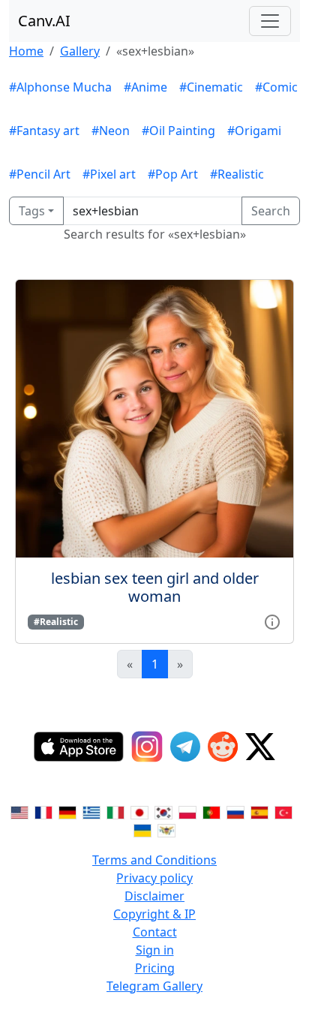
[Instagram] (147, 746)
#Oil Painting (178, 130)
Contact (155, 932)
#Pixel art (109, 174)
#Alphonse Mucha (60, 87)
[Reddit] (223, 747)
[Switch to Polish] (187, 812)
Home (26, 51)
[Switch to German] (67, 812)
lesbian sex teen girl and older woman (155, 587)
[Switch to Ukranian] (143, 830)
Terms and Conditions (154, 860)
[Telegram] (185, 747)
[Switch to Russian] (235, 812)
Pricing (155, 968)
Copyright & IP (154, 914)
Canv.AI (44, 21)
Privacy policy (154, 878)
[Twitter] (260, 746)
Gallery (80, 51)
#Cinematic (211, 87)
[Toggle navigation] (270, 21)
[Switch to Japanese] (139, 812)
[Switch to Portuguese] (211, 812)
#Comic (276, 87)
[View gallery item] (272, 620)
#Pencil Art (39, 174)
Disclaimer (154, 896)
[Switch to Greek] (91, 812)
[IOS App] (79, 747)
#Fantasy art (44, 130)
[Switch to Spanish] (259, 812)
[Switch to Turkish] (283, 812)
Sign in (155, 950)
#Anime (145, 87)
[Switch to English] (19, 812)
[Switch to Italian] (115, 812)
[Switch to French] (43, 812)
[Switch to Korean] (163, 812)
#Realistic (237, 174)
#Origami (254, 130)
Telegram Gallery (154, 986)
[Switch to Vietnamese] (167, 830)
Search (270, 211)
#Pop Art (173, 174)
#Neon (111, 130)
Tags (32, 211)
